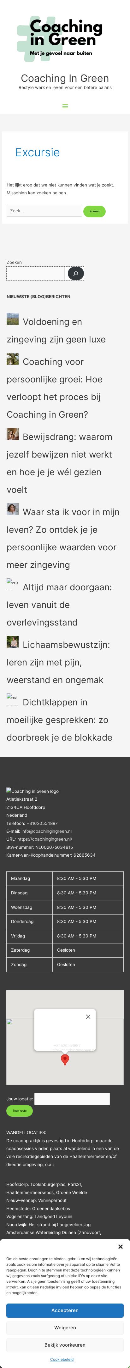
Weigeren (65, 1328)
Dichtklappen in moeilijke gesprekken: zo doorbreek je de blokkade (59, 720)
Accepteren (65, 1310)
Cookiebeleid (62, 1359)
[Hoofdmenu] (65, 106)
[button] (120, 1246)
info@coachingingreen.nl (46, 831)
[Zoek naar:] (45, 210)
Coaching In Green (65, 78)
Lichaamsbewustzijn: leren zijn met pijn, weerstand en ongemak (58, 662)
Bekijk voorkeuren (65, 1345)
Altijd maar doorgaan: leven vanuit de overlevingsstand (59, 605)
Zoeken (14, 262)
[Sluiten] (88, 1016)
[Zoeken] (76, 273)
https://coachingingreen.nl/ (44, 839)
